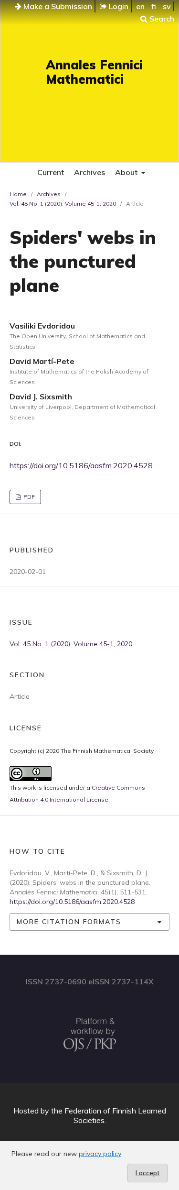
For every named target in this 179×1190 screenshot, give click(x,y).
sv (167, 6)
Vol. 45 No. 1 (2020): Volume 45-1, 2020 (63, 203)
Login (117, 6)
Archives (89, 172)
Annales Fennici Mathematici (94, 72)
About (127, 172)
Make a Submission (56, 6)
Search (160, 18)
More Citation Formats (69, 921)
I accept (147, 1172)
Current (50, 172)
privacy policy (100, 1153)
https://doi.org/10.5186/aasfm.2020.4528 (81, 465)
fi (153, 6)
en (140, 6)
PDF (28, 496)
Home (18, 194)
